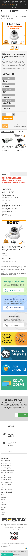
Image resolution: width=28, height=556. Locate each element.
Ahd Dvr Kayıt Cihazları (6, 463)
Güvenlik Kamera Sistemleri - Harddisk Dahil (10, 486)
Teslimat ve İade (4, 502)
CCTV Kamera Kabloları (6, 479)
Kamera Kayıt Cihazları (6, 477)
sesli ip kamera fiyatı (8, 269)
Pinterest (3, 514)
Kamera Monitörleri (5, 475)
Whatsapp (4, 554)
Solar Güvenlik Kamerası (6, 484)
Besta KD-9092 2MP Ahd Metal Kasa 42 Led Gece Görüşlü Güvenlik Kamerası (7, 147)
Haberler (2, 494)
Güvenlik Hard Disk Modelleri (7, 472)
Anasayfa (8, 530)
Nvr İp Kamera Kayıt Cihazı (7, 468)
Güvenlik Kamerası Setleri (6, 482)
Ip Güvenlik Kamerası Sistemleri (7, 470)
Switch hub (3, 487)
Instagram (3, 512)
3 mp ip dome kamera (9, 266)
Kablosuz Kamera (4, 474)
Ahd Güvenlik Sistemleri (6, 465)
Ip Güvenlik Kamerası (5, 467)
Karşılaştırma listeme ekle (20, 126)
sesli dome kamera (9, 267)
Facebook (3, 509)
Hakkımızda (3, 497)
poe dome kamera (18, 266)
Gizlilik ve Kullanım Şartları (6, 501)
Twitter (2, 510)
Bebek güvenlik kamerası (6, 489)
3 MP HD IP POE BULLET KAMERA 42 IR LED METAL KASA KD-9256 (20, 147)
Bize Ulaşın (3, 499)
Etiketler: (2, 266)
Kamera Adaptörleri (5, 480)
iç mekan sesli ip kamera (18, 269)
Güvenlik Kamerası (5, 462)
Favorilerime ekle (18, 124)
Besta (3, 59)
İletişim (20, 530)
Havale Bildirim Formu (5, 495)
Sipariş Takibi (3, 504)
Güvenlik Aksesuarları (5, 460)
